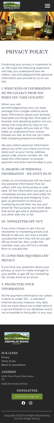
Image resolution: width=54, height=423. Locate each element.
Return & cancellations (13, 364)
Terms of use (8, 361)
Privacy (5, 357)
